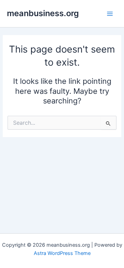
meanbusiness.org (43, 13)
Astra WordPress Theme (62, 253)
